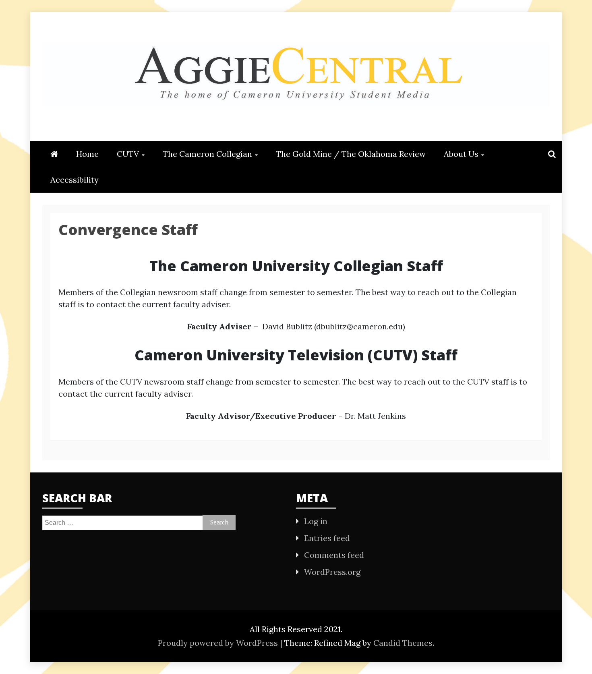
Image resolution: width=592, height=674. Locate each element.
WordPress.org (332, 572)
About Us (461, 154)
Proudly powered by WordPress (219, 643)
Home (87, 154)
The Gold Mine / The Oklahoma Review (351, 154)
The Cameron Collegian (207, 154)
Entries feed (327, 538)
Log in (315, 521)
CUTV (128, 154)
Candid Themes (403, 643)
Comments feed (334, 555)
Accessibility (74, 180)
